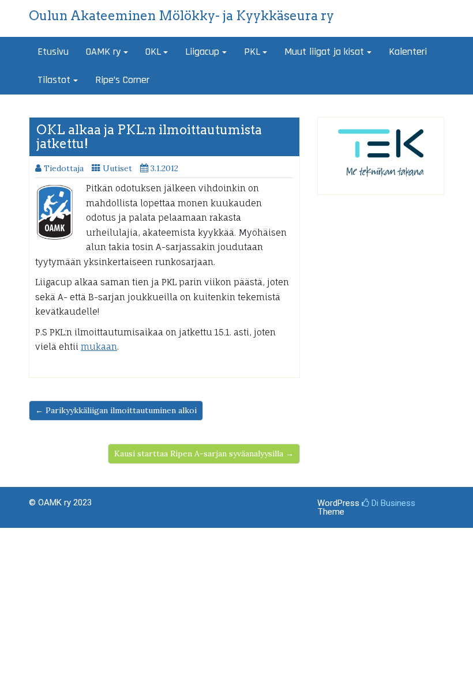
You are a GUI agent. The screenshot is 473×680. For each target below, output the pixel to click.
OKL (153, 51)
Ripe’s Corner (122, 79)
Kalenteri (408, 51)
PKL (252, 51)
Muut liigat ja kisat (324, 51)
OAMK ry (103, 51)
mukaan (99, 346)
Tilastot (53, 79)
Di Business (392, 503)
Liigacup (202, 51)
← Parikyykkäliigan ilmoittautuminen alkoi (116, 410)
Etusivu (53, 51)
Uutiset (117, 168)
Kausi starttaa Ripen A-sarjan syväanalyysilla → (204, 453)
